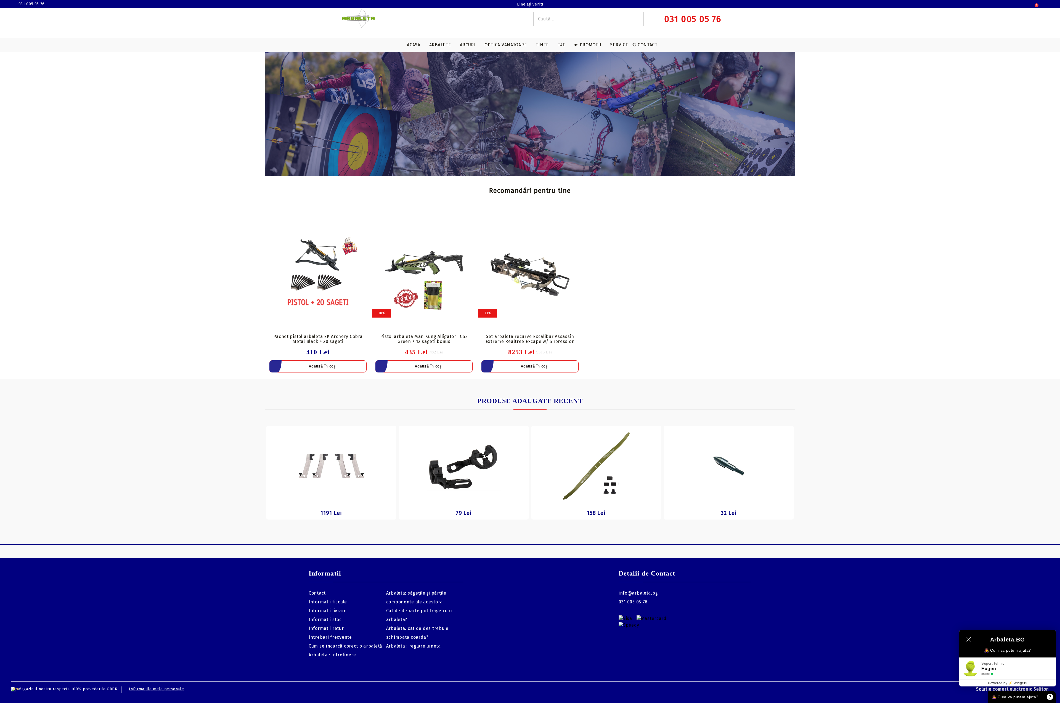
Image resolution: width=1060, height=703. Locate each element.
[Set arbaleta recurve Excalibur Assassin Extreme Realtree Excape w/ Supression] (530, 274)
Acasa (413, 44)
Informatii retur (326, 628)
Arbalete (440, 44)
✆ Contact (644, 44)
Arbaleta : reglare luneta (413, 646)
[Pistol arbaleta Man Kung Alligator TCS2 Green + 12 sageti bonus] (424, 274)
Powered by (1007, 683)
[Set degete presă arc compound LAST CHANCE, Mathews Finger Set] (331, 466)
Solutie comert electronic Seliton (1012, 689)
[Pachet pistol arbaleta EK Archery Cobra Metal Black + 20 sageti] (318, 274)
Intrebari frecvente (330, 637)
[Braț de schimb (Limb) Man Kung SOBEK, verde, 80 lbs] (596, 466)
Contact (317, 593)
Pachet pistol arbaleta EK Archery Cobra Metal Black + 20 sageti (317, 339)
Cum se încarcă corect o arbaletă (345, 646)
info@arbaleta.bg (638, 593)
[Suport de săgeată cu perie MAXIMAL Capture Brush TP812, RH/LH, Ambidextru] (463, 466)
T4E (561, 44)
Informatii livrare (328, 610)
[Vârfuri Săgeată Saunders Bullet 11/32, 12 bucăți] (728, 466)
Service (619, 44)
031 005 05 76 (31, 4)
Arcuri (468, 44)
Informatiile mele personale (156, 689)
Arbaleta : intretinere (332, 654)
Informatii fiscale (328, 602)
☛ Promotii (587, 44)
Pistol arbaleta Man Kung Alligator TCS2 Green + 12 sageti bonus (424, 339)
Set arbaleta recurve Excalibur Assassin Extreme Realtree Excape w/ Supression (530, 339)
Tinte (542, 44)
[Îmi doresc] (366, 221)
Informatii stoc (325, 619)
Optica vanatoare (505, 44)
